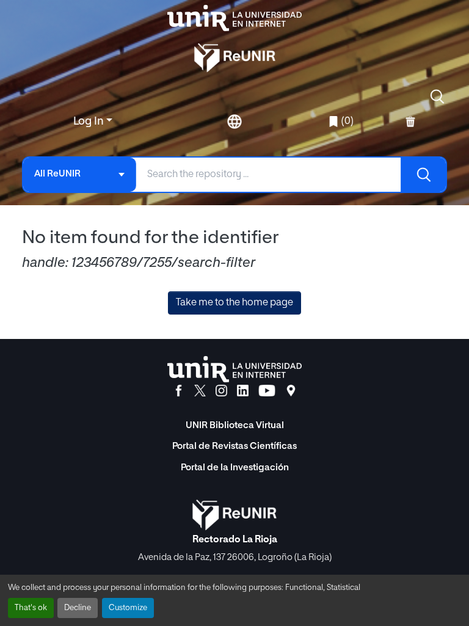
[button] (437, 96)
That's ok (31, 608)
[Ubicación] (291, 390)
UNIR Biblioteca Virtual (235, 425)
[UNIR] (234, 369)
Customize (128, 608)
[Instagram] (221, 390)
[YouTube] (266, 390)
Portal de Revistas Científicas (234, 446)
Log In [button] (89, 121)
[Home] (234, 18)
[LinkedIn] (243, 390)
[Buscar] (423, 175)
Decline (77, 608)
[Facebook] (178, 390)
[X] (200, 390)
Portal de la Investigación (235, 467)
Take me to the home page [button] (234, 303)
